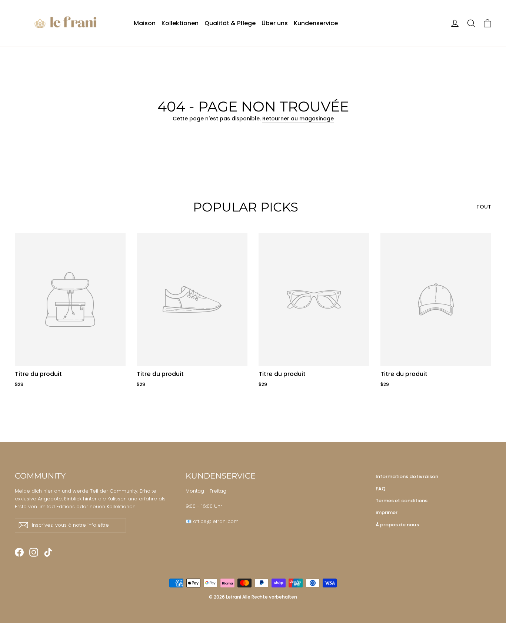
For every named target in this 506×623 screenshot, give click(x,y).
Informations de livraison (407, 476)
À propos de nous (397, 524)
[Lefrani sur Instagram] (33, 552)
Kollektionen (180, 23)
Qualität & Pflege (230, 23)
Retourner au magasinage (298, 118)
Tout (483, 206)
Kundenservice (316, 23)
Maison (145, 23)
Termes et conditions (401, 500)
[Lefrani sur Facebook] (19, 552)
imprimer (386, 512)
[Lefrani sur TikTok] (48, 552)
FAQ (381, 488)
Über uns (275, 23)
